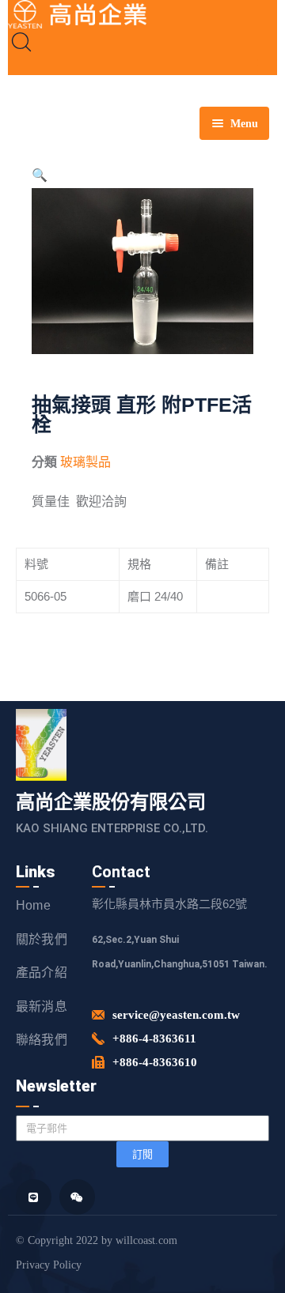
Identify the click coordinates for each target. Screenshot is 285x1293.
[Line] (33, 1197)
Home (33, 905)
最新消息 (41, 1006)
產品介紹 (41, 972)
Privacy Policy (49, 1265)
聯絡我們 (41, 1039)
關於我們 (41, 939)
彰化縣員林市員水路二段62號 (169, 903)
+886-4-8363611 (154, 1038)
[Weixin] (77, 1197)
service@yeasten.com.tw (176, 1014)
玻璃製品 (85, 462)
